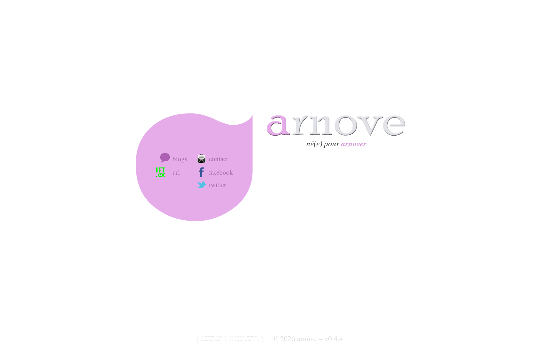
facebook (221, 172)
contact (218, 158)
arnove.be (254, 340)
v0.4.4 (333, 338)
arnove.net (237, 336)
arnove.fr (223, 336)
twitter (217, 184)
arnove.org (207, 340)
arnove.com (208, 336)
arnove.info (238, 340)
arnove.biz (222, 340)
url (176, 172)
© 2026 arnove (295, 338)
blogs (179, 158)
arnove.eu (252, 336)
